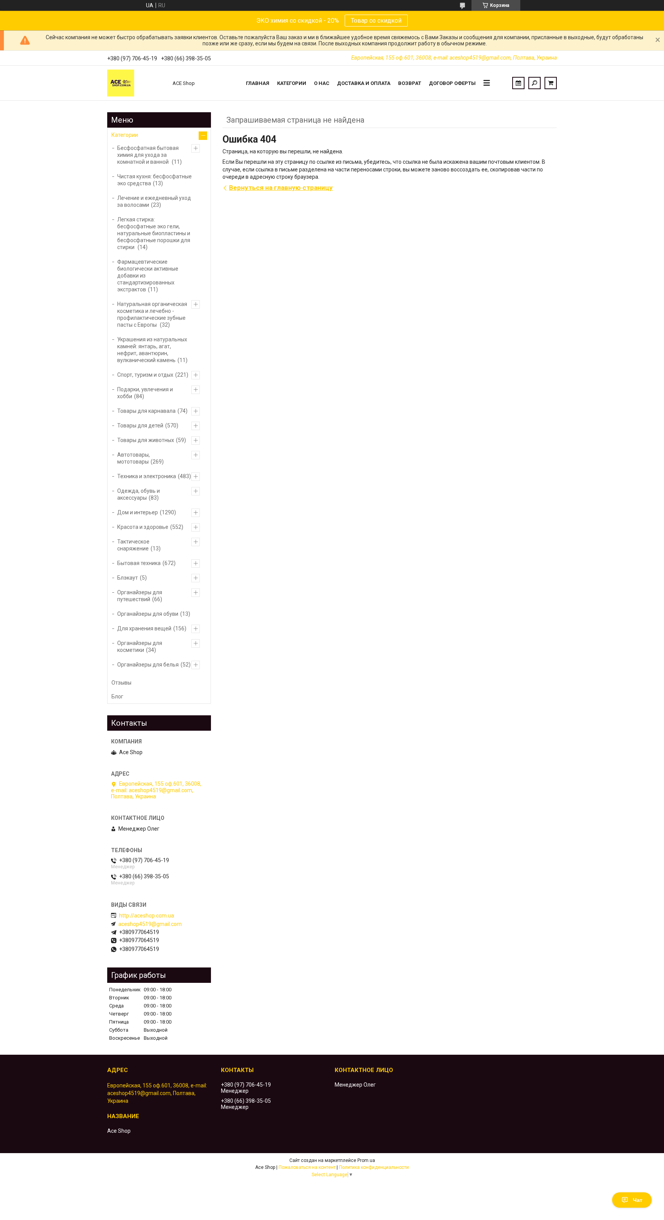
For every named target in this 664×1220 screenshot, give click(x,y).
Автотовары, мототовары (133, 458)
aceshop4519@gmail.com (150, 924)
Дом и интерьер (137, 512)
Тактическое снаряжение (133, 545)
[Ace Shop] (136, 83)
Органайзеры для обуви (147, 614)
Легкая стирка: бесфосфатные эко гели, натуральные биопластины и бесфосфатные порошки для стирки (153, 233)
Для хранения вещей (144, 628)
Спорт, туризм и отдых (145, 375)
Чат (637, 1200)
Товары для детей (140, 425)
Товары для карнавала (146, 411)
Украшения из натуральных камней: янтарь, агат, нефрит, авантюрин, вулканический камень (152, 349)
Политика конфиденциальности (374, 1167)
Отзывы (121, 683)
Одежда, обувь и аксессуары (138, 494)
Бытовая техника (139, 563)
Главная (257, 83)
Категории (291, 83)
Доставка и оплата (363, 83)
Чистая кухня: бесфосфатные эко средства (154, 179)
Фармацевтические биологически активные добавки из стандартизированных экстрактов (147, 276)
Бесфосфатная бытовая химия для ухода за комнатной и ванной (148, 155)
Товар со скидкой (376, 20)
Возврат (409, 83)
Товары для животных (145, 440)
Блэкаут (127, 578)
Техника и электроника (146, 476)
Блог (117, 696)
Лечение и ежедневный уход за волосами (154, 201)
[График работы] (518, 83)
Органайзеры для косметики (139, 646)
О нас (321, 83)
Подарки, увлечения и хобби (145, 392)
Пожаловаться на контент (307, 1167)
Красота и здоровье (142, 527)
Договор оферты (452, 83)
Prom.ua (366, 1160)
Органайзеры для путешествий (139, 595)
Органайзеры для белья (148, 665)
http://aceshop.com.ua (146, 916)
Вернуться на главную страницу (281, 187)
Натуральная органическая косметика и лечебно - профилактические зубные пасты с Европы (152, 314)
